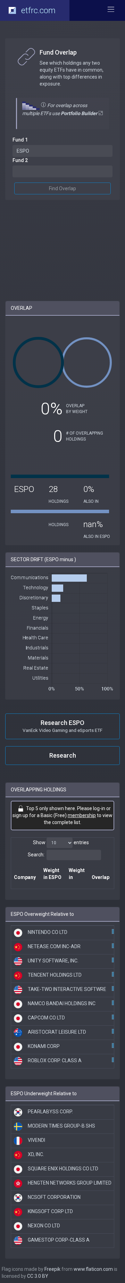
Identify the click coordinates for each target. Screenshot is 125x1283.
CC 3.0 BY (37, 1276)
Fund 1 (20, 140)
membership (82, 815)
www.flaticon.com (93, 1269)
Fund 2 (20, 160)
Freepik (52, 1269)
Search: (36, 854)
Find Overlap (62, 188)
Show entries (61, 842)
